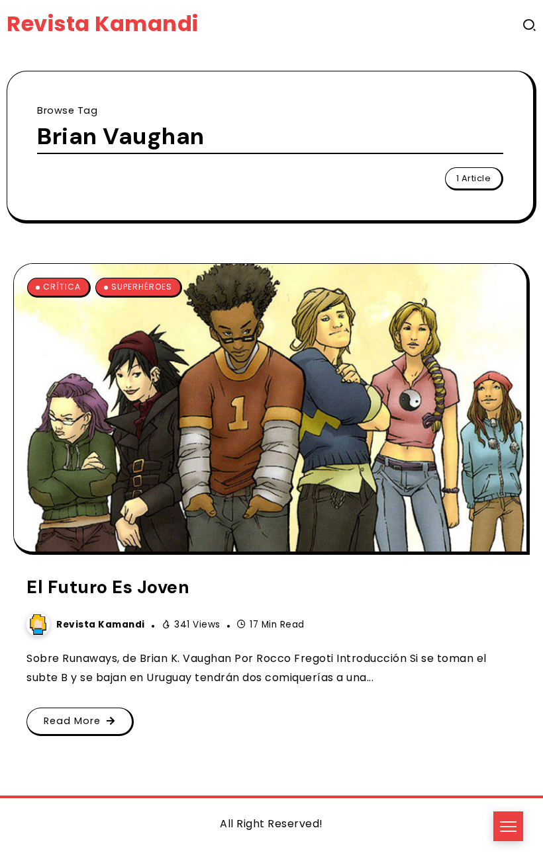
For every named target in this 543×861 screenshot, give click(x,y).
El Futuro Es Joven (107, 586)
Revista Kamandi (103, 23)
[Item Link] (270, 408)
